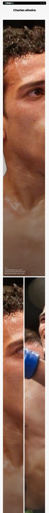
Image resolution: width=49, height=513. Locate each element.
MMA (6, 267)
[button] (43, 3)
